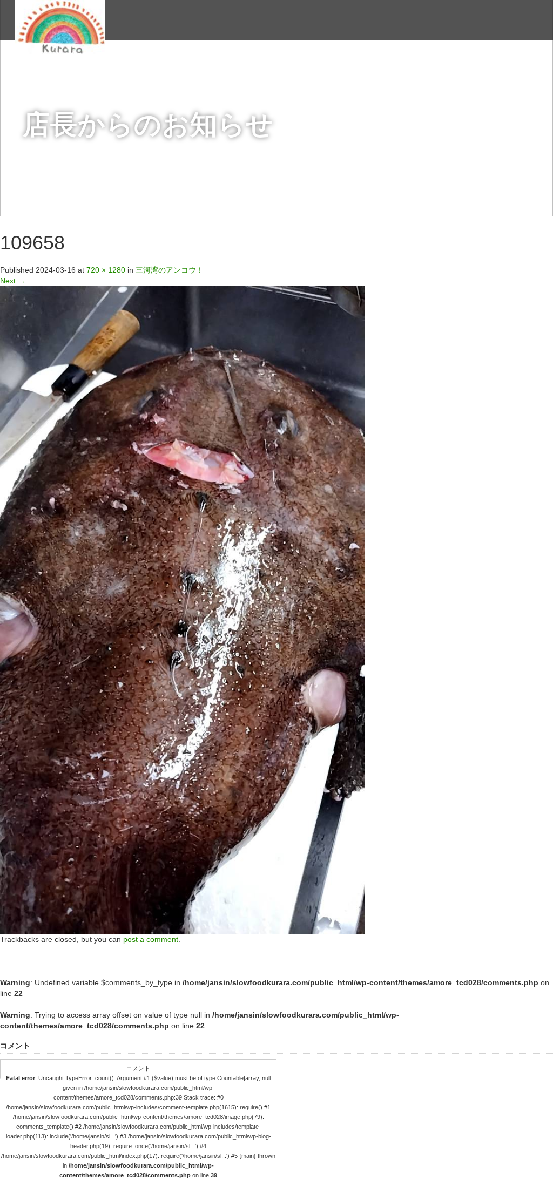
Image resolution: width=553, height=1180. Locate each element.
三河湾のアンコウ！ (170, 270)
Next (12, 280)
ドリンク (253, 73)
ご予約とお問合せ (505, 73)
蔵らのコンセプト (186, 73)
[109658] (182, 609)
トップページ (111, 73)
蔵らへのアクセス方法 (416, 73)
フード (300, 73)
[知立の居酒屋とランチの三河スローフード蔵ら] (60, 26)
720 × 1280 (105, 270)
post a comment (150, 939)
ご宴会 (345, 73)
